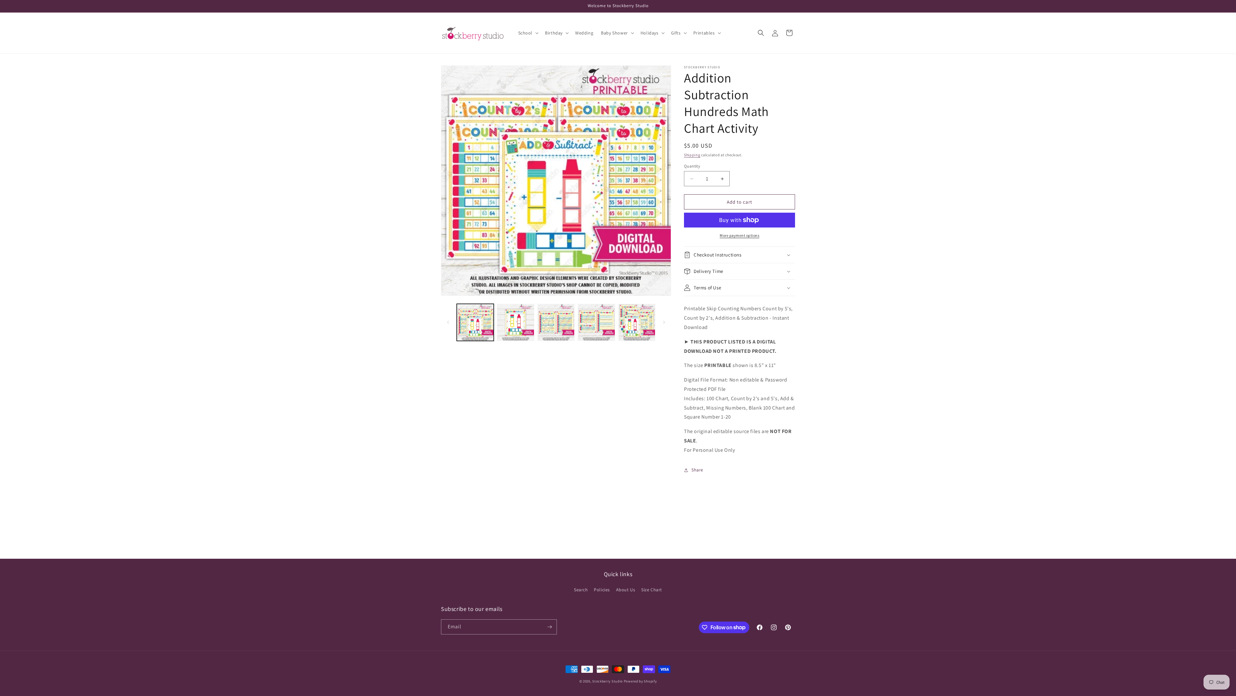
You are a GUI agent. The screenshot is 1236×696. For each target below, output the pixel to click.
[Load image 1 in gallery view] (475, 322)
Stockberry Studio (607, 681)
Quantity (692, 166)
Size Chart (651, 590)
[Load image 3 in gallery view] (556, 322)
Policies (602, 590)
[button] (527, 33)
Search (581, 590)
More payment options (739, 235)
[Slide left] (448, 322)
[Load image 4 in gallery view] (596, 322)
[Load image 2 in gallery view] (515, 322)
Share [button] (697, 470)
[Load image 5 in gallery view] (636, 322)
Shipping (692, 154)
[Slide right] (664, 322)
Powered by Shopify (640, 681)
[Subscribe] (549, 626)
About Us (625, 590)
